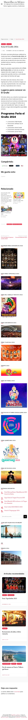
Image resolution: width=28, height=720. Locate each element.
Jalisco (9, 44)
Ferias (3, 44)
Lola (4, 50)
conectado (17, 691)
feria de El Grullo (17, 224)
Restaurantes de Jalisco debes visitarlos (11, 633)
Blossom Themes (4, 717)
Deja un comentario (19, 50)
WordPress (17, 717)
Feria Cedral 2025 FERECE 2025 (13, 507)
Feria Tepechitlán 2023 (9, 598)
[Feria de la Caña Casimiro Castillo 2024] (18, 195)
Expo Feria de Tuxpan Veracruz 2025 (14, 497)
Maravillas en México (14, 2)
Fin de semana (6, 663)
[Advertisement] (14, 23)
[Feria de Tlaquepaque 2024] (6, 209)
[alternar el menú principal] (1, 4)
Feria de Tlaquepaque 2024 (12, 510)
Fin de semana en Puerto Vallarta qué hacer (12, 668)
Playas (19, 663)
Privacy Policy (24, 717)
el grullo (9, 224)
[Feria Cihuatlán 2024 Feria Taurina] (7, 198)
